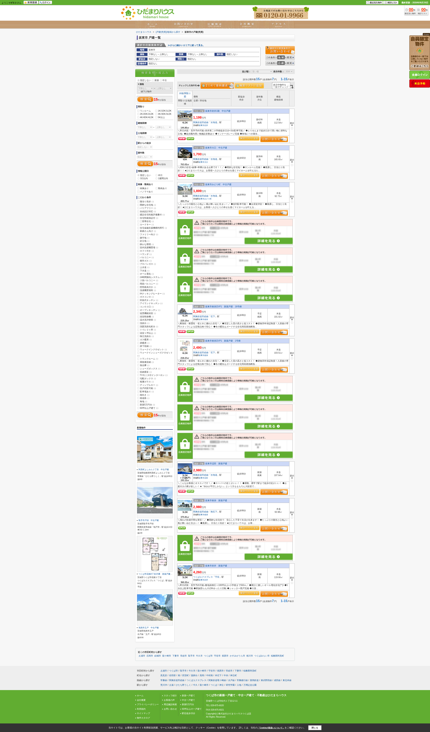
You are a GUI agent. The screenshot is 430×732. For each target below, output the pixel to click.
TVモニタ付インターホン (153, 375)
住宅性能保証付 (149, 218)
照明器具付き (148, 287)
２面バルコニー (149, 280)
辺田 (206, 478)
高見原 (163, 675)
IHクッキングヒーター (152, 293)
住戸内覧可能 (148, 388)
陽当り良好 (147, 201)
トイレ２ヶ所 (148, 329)
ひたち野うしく (183, 685)
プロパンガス (148, 264)
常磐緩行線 (242, 680)
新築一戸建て (188, 695)
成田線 (277, 680)
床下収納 (146, 346)
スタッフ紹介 (170, 695)
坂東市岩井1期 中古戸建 (217, 111)
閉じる (315, 727)
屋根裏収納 (147, 362)
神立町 (233, 675)
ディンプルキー (149, 385)
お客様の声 (169, 700)
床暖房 (144, 343)
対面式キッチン (149, 300)
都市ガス (146, 260)
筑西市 (225, 656)
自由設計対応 (148, 211)
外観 (181, 93)
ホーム (140, 695)
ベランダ (146, 254)
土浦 (171, 685)
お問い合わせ (170, 709)
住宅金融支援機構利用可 (153, 228)
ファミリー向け (149, 234)
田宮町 (185, 675)
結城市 (157, 656)
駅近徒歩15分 (188, 713)
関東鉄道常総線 (200, 122)
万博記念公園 (249, 685)
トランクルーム (149, 358)
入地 (239, 685)
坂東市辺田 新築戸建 (216, 463)
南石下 (214, 511)
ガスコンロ (147, 297)
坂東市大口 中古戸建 (216, 147)
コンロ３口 (147, 306)
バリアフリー (148, 208)
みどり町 (208, 199)
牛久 (195, 685)
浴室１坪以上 (148, 333)
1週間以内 (163, 178)
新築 (157, 80)
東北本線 (287, 680)
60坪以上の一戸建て (192, 709)
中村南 (209, 675)
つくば (214, 685)
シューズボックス (150, 368)
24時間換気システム (151, 277)
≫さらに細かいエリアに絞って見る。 (186, 45)
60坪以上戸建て (149, 408)
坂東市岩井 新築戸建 (216, 565)
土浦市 (142, 656)
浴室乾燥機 (147, 316)
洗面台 (144, 323)
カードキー (147, 224)
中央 (226, 675)
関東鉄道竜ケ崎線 (217, 680)
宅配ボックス (148, 378)
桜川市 (249, 656)
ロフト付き (147, 251)
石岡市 (149, 656)
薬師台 (194, 675)
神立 (221, 685)
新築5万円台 (147, 404)
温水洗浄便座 (148, 320)
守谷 (217, 577)
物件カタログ (143, 718)
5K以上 (161, 117)
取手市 (191, 656)
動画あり (162, 188)
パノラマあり (146, 191)
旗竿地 (144, 238)
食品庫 (144, 365)
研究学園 (230, 685)
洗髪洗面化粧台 (149, 326)
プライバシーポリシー (148, 704)
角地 (143, 401)
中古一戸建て (188, 700)
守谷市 (217, 656)
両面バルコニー (149, 283)
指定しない (145, 80)
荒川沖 (163, 685)
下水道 (144, 270)
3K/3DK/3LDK (164, 114)
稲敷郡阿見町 (277, 656)
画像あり (144, 188)
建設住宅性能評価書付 (152, 214)
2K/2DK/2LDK (147, 114)
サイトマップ (143, 713)
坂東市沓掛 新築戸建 (216, 500)
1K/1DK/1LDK (164, 111)
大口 (206, 162)
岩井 (206, 125)
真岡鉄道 (254, 680)
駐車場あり (147, 391)
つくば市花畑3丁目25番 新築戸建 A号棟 (158, 574)
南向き (144, 395)
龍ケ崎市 (166, 656)
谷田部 (172, 675)
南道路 (144, 398)
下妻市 (175, 656)
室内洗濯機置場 (149, 247)
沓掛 (206, 319)
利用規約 (141, 709)
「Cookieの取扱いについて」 (271, 728)
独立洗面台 (147, 336)
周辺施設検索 (170, 704)
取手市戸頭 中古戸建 (149, 520)
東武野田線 (266, 680)
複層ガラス (147, 381)
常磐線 (163, 680)
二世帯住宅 (147, 221)
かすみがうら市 (237, 656)
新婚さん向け (148, 231)
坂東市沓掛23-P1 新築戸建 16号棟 (223, 306)
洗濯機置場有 (148, 290)
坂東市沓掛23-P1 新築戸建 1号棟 (223, 340)
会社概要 (141, 700)
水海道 (214, 122)
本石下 (218, 675)
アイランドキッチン (151, 303)
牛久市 (199, 656)
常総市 (183, 656)
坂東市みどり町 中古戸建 (218, 184)
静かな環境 (147, 244)
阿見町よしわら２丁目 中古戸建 (154, 469)
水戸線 (231, 680)
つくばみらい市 (262, 656)
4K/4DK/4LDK (147, 117)
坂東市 (201, 125)
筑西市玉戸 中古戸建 (149, 627)
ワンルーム (145, 111)
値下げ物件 (146, 91)
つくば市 (208, 656)
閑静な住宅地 (148, 205)
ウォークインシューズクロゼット (155, 354)
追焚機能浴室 (148, 313)
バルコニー (147, 257)
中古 (164, 80)
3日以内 (144, 178)
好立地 (144, 241)
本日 (160, 175)
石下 (213, 316)
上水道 (144, 267)
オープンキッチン (150, 310)
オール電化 (147, 274)
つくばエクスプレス (203, 577)
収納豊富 (146, 372)
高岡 (202, 675)
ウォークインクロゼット (153, 349)
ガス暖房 (146, 339)
